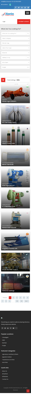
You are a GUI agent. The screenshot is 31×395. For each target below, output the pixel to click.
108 (17, 301)
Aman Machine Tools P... (10, 270)
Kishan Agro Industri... (9, 101)
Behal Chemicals (7, 164)
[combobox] (15, 38)
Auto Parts (5, 362)
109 (21, 301)
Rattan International (9, 227)
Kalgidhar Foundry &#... (10, 249)
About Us (4, 371)
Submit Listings (24, 21)
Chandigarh (5, 337)
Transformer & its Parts (8, 359)
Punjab (4, 345)
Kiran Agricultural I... (8, 185)
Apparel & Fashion (7, 357)
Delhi (3, 340)
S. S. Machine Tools (8, 206)
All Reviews (5, 376)
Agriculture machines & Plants (10, 354)
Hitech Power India (8, 143)
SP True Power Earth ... (9, 122)
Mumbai (4, 343)
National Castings (8, 291)
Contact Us (5, 379)
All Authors (5, 374)
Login (4, 21)
